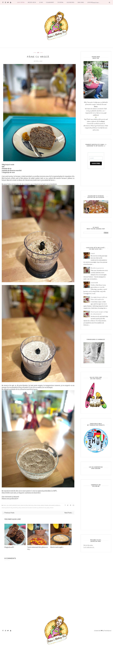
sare (19, 507)
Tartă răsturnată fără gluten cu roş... (37, 548)
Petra (37, 61)
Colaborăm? (50, 2)
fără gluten (24, 505)
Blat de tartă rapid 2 (56, 547)
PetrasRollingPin (54, 505)
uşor (48, 507)
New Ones (81, 2)
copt (10, 505)
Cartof (93, 253)
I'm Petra (60, 2)
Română (15, 507)
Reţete (4, 507)
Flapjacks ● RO (9, 547)
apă (38, 52)
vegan (51, 507)
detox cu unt (16, 505)
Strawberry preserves (97, 268)
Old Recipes (70, 2)
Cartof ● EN (94, 282)
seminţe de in (42, 507)
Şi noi (41, 2)
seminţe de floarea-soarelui (29, 507)
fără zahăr (37, 505)
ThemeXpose (107, 630)
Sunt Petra (20, 2)
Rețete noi (9, 507)
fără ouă (30, 505)
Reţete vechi (32, 2)
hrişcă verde (44, 505)
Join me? (90, 2)
